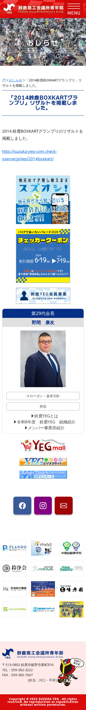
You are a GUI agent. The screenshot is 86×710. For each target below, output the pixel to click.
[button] (73, 9)
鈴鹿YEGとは (46, 416)
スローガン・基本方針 (43, 396)
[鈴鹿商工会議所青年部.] (3, 80)
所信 (43, 406)
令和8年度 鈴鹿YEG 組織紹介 (46, 422)
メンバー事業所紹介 (46, 427)
